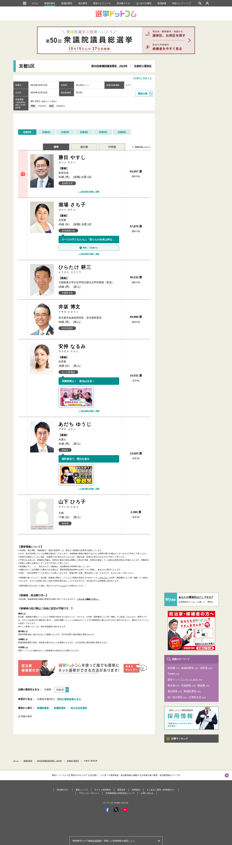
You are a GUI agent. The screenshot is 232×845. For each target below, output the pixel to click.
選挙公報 (142, 93)
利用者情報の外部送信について (120, 793)
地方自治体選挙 (79, 708)
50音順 (112, 147)
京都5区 (103, 132)
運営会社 (121, 790)
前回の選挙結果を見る (69, 699)
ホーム (16, 761)
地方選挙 (82, 3)
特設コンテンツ (180, 3)
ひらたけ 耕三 (75, 268)
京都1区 (27, 132)
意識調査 (162, 3)
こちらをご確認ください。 (88, 599)
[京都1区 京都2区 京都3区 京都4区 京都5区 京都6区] (61, 689)
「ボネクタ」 (103, 578)
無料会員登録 (94, 840)
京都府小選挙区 (143, 66)
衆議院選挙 (49, 3)
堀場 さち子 (72, 206)
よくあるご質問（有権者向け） (161, 790)
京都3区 (65, 132)
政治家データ (123, 3)
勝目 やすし (72, 159)
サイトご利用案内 (102, 790)
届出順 (84, 147)
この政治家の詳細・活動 (88, 192)
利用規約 (136, 790)
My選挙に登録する (142, 78)
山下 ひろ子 (72, 503)
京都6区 (122, 132)
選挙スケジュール (102, 3)
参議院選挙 (66, 3)
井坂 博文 (70, 308)
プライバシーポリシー (89, 793)
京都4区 (84, 132)
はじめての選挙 (144, 3)
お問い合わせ (147, 793)
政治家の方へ (63, 790)
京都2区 (46, 132)
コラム (35, 3)
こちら (62, 586)
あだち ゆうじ (75, 425)
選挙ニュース (82, 790)
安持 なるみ (72, 348)
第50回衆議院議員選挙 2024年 (109, 66)
